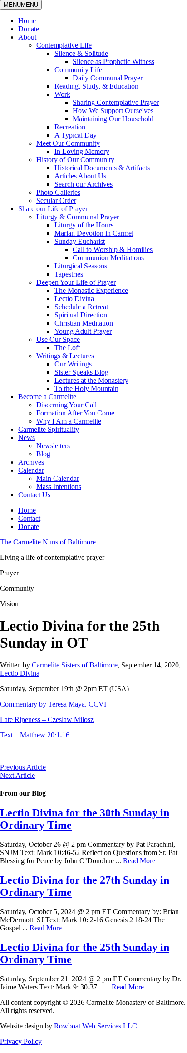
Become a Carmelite (47, 396)
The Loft (67, 347)
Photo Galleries (58, 192)
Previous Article (23, 767)
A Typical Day (75, 135)
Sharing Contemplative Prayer (116, 102)
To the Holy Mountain (86, 388)
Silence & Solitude (81, 53)
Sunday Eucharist (79, 241)
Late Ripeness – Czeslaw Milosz (47, 719)
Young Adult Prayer (83, 331)
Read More (139, 861)
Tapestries (68, 274)
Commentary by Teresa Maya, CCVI (53, 704)
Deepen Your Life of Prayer (76, 282)
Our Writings (73, 364)
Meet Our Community (68, 143)
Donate (28, 29)
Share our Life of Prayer (53, 209)
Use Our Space (58, 339)
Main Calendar (57, 478)
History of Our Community (75, 159)
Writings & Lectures (65, 356)
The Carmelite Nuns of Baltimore (48, 542)
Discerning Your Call (66, 405)
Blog (43, 454)
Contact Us (34, 495)
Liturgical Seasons (80, 266)
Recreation (69, 127)
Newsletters (53, 446)
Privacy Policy (21, 1041)
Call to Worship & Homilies (113, 249)
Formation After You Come (75, 413)
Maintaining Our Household (113, 119)
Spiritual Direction (80, 315)
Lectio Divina (74, 298)
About (27, 37)
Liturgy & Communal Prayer (77, 217)
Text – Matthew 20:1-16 (34, 735)
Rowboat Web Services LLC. (96, 1026)
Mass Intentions (58, 486)
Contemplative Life (64, 45)
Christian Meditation (83, 323)
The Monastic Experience (91, 290)
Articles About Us (80, 176)
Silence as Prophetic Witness (113, 61)
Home (27, 21)
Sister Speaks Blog (81, 372)
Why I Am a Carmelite (68, 421)
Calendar (31, 470)
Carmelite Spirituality (48, 429)
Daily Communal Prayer (108, 78)
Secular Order (56, 200)
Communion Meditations (108, 258)
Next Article (17, 775)
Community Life (78, 70)
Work (62, 94)
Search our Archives (83, 184)
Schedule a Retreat (81, 307)
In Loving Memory (81, 151)
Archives (31, 462)
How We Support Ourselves (113, 110)
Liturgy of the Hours (83, 225)
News (26, 437)
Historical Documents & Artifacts (102, 168)
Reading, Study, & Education (96, 86)
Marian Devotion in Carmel (93, 233)
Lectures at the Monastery (91, 380)
